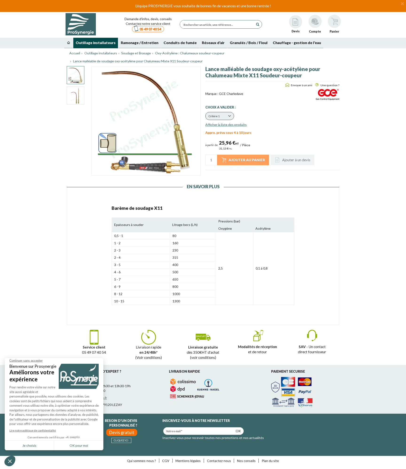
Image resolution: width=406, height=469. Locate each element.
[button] (219, 116)
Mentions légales (188, 461)
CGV (165, 461)
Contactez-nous (219, 461)
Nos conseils (246, 461)
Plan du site (270, 461)
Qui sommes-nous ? (141, 461)
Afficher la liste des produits (226, 125)
